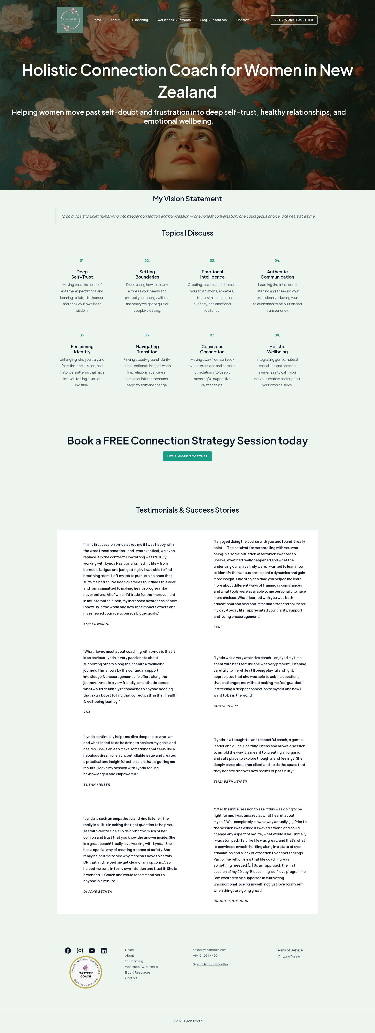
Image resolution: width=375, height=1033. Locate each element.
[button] (291, 20)
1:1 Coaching (138, 20)
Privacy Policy (289, 956)
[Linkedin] (103, 950)
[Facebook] (68, 950)
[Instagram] (80, 950)
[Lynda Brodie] (70, 19)
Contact (242, 20)
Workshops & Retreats (174, 20)
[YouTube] (92, 950)
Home (96, 20)
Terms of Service (289, 950)
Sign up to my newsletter (210, 964)
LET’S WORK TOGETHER (187, 456)
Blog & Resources (213, 20)
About (115, 20)
